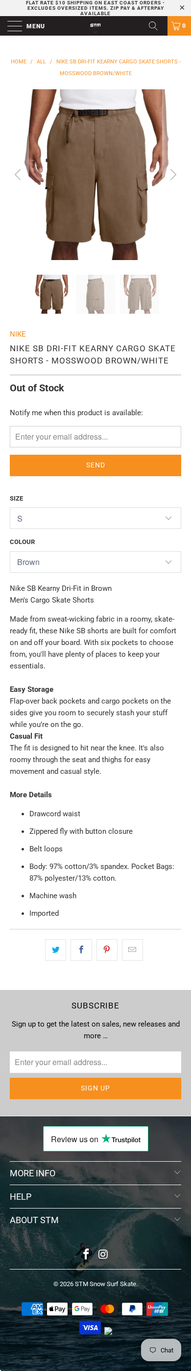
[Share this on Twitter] (55, 950)
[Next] (172, 174)
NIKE (18, 334)
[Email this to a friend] (132, 950)
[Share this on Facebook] (81, 950)
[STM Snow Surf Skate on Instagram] (103, 1255)
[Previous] (19, 174)
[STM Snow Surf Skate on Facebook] (86, 1255)
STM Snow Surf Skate (105, 1284)
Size (16, 498)
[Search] (157, 25)
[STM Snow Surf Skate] (95, 26)
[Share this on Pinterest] (107, 950)
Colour (22, 541)
